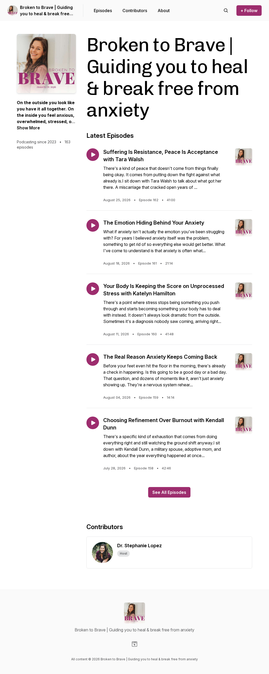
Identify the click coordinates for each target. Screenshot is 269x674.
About (164, 10)
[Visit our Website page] (134, 644)
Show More (28, 127)
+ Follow (249, 10)
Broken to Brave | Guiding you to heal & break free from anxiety (46, 11)
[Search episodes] (226, 10)
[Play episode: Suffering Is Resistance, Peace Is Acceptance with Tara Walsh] (92, 154)
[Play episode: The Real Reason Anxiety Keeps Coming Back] (92, 359)
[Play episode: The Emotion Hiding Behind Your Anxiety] (92, 225)
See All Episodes (169, 492)
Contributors (134, 10)
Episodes (103, 10)
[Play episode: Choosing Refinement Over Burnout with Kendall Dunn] (92, 423)
